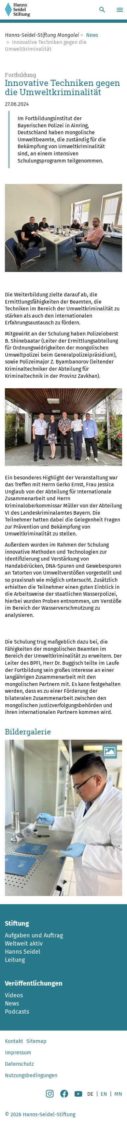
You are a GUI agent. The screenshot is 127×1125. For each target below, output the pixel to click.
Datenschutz (19, 1064)
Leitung (15, 959)
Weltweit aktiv (24, 943)
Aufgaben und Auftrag (34, 935)
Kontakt (14, 1041)
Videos (14, 995)
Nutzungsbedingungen (31, 1075)
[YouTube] (78, 1096)
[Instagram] (50, 1096)
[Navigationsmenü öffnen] (120, 10)
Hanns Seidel (22, 951)
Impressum (18, 1052)
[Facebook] (64, 1096)
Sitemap (36, 1041)
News (12, 1003)
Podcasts (17, 1011)
